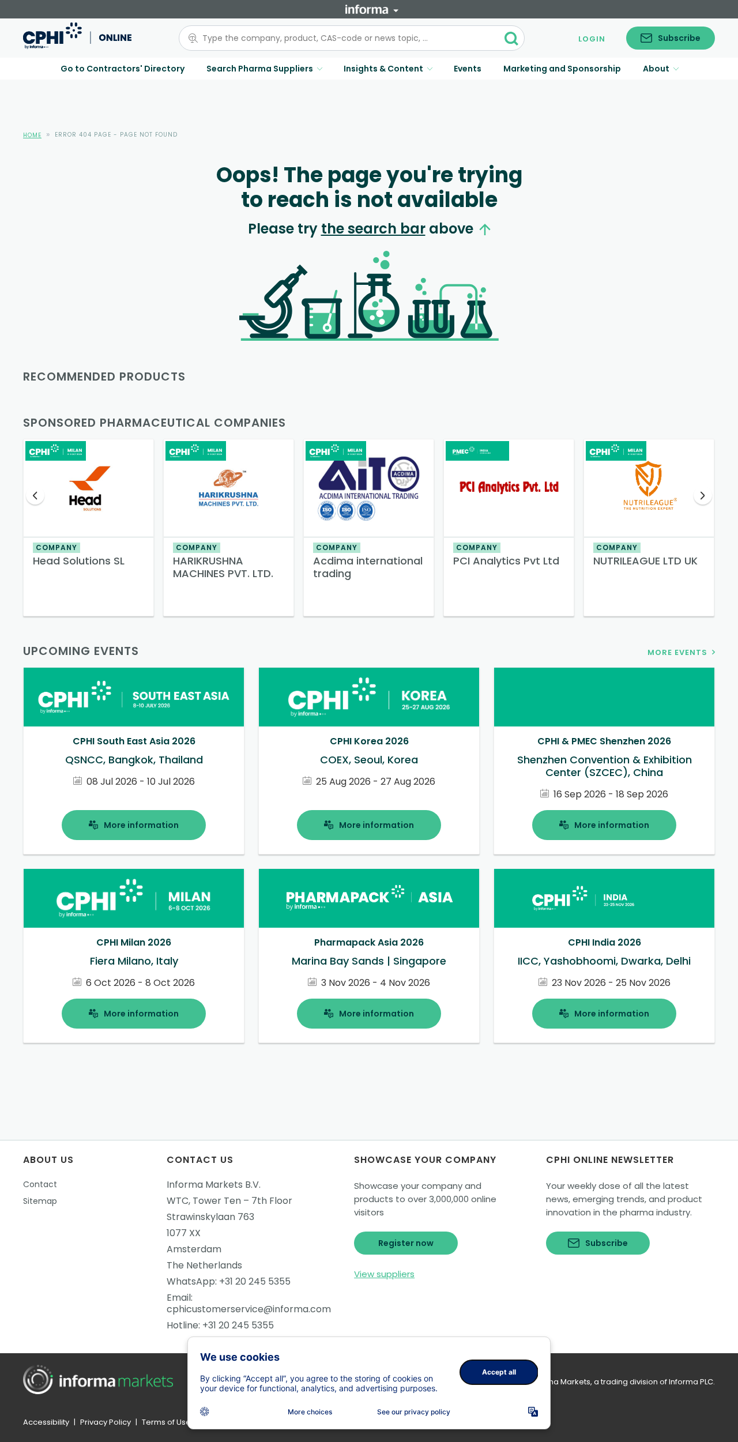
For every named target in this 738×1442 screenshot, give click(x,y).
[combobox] (344, 38)
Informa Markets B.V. (214, 1184)
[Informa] (371, 9)
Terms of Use (166, 1422)
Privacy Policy (105, 1422)
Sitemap (40, 1201)
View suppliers (384, 1274)
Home (32, 135)
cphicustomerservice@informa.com (249, 1309)
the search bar (373, 228)
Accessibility (46, 1422)
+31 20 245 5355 (255, 1281)
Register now (406, 1243)
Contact (40, 1184)
